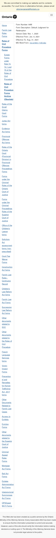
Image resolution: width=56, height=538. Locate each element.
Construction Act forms (7, 268)
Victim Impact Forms (5, 368)
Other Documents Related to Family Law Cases (6, 405)
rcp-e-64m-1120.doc (38, 42)
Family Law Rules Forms (6, 33)
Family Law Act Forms (6, 301)
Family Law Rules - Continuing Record (6, 279)
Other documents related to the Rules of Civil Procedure (7, 339)
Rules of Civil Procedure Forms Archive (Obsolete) (8, 91)
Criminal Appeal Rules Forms (5, 456)
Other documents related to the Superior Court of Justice (7, 439)
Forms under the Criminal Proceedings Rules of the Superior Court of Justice (7, 210)
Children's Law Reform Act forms (7, 291)
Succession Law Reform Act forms (7, 310)
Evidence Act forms (6, 130)
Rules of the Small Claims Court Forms (7, 110)
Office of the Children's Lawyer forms (7, 230)
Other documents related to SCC (6, 322)
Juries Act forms (6, 122)
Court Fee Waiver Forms (6, 259)
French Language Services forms (6, 356)
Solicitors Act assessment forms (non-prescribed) (7, 245)
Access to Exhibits (6, 418)
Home (4, 25)
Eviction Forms (5, 425)
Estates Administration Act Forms (8, 484)
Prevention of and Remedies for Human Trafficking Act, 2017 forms (6, 385)
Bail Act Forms (5, 475)
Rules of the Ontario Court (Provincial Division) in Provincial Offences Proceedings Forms (7, 159)
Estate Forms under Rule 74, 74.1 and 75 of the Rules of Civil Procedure (8, 67)
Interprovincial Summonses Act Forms (7, 495)
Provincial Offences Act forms (6, 139)
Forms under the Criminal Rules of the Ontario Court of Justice (7, 185)
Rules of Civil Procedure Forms (6, 45)
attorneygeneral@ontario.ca (27, 9)
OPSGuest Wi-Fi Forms (7, 504)
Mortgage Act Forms (6, 467)
